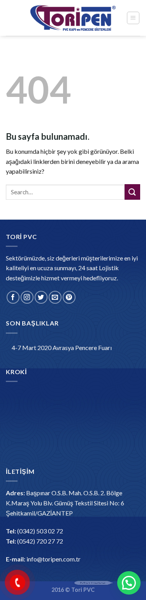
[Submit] (132, 191)
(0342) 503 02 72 (40, 531)
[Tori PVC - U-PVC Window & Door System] (73, 18)
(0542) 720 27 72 (40, 541)
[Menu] (133, 18)
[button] (129, 583)
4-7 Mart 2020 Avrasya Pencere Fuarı (62, 347)
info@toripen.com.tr (53, 559)
